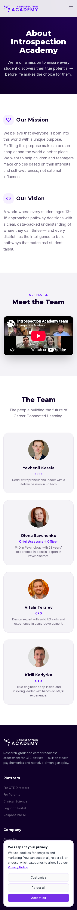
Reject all (39, 887)
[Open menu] (71, 7)
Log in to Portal (14, 808)
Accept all (38, 898)
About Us (10, 839)
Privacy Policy (18, 867)
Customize (38, 877)
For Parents (11, 794)
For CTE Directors (16, 788)
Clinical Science (15, 801)
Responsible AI (14, 815)
